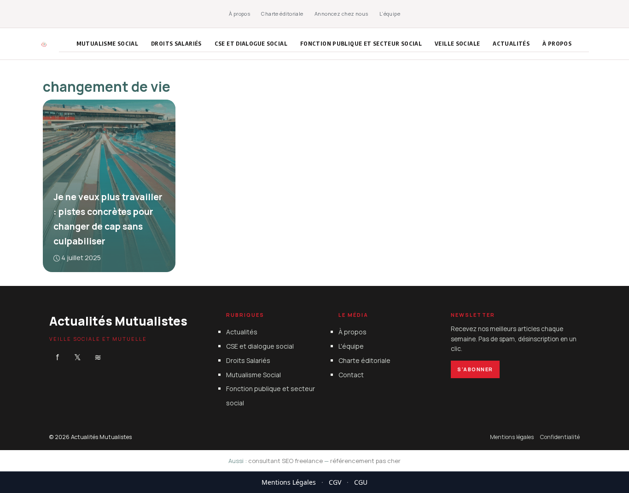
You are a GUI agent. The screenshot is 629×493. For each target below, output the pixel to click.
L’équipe (390, 13)
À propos (239, 13)
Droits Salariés (176, 43)
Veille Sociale (457, 43)
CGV (335, 482)
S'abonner (475, 369)
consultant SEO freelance (285, 461)
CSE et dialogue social (251, 43)
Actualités (511, 43)
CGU (360, 482)
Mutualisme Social (107, 43)
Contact (351, 374)
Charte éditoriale (282, 13)
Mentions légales (512, 437)
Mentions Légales (289, 482)
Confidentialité (560, 437)
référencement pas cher (365, 461)
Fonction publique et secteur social (361, 43)
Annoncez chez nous (341, 13)
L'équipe (351, 346)
